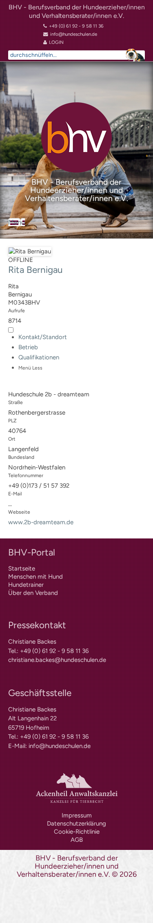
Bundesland (21, 457)
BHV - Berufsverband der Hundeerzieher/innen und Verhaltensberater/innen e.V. (77, 11)
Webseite (19, 512)
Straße (15, 402)
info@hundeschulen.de (60, 746)
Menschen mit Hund (35, 576)
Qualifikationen (38, 357)
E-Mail (15, 494)
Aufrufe (16, 310)
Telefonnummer (25, 475)
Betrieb (28, 347)
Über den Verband (33, 593)
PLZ (12, 421)
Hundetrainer (26, 584)
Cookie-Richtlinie (77, 831)
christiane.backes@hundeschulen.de (57, 660)
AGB (77, 839)
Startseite (21, 568)
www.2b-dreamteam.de (40, 522)
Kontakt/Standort (42, 337)
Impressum (77, 815)
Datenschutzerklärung (76, 823)
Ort (12, 439)
